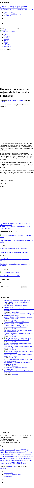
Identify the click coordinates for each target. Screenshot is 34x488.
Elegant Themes (12, 466)
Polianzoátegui (27, 458)
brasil (19, 452)
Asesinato (2, 452)
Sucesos (6, 37)
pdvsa (14, 458)
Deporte (6, 40)
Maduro (27, 456)
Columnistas (7, 46)
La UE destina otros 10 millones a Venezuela (16, 340)
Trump (7, 463)
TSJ (10, 463)
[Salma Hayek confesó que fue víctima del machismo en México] (19, 307)
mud (32, 456)
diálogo (12, 454)
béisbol (23, 452)
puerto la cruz (24, 460)
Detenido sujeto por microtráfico (10, 276)
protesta (17, 460)
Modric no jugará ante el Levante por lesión (16, 302)
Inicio (5, 471)
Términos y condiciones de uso (12, 14)
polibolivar (2, 460)
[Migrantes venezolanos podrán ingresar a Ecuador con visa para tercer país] (19, 353)
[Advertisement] (17, 68)
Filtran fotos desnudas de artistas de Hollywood (13, 6)
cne (31, 452)
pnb (21, 458)
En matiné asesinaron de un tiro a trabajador (14, 252)
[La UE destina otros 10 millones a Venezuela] (17, 338)
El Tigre (21, 454)
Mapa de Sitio (8, 476)
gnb (6, 456)
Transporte (2, 463)
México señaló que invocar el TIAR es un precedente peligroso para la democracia (16, 326)
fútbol (2, 456)
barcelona (9, 452)
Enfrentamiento (28, 454)
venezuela (17, 462)
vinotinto (24, 463)
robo (30, 460)
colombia (3, 454)
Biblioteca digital (8, 12)
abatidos (7, 450)
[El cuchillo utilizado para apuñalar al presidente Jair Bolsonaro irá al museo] (19, 331)
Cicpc (27, 452)
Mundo (6, 42)
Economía (6, 39)
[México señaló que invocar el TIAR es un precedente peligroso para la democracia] (19, 323)
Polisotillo (7, 460)
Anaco (17, 450)
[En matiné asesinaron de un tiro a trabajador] (13, 248)
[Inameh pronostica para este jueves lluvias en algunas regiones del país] (19, 345)
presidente (13, 460)
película (18, 458)
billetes (16, 452)
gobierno (9, 456)
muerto (6, 458)
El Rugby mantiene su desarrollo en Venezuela (13, 8)
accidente (11, 450)
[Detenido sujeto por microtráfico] (10, 272)
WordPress (3, 468)
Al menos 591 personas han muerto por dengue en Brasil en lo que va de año (18, 317)
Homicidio (14, 456)
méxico (11, 458)
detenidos (8, 454)
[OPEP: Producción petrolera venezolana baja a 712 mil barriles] (19, 369)
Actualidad (7, 34)
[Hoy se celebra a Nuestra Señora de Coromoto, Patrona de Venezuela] (19, 361)
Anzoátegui (24, 450)
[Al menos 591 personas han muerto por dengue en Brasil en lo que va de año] (19, 315)
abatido (2, 450)
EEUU (16, 454)
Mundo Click (7, 43)
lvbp (24, 456)
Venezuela (7, 36)
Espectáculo (7, 44)
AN (14, 450)
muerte (2, 458)
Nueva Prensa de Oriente (15, 100)
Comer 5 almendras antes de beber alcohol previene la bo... (17, 9)
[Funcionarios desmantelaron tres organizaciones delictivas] (17, 260)
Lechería (20, 456)
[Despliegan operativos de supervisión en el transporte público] (17, 237)
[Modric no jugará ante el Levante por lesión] (17, 300)
